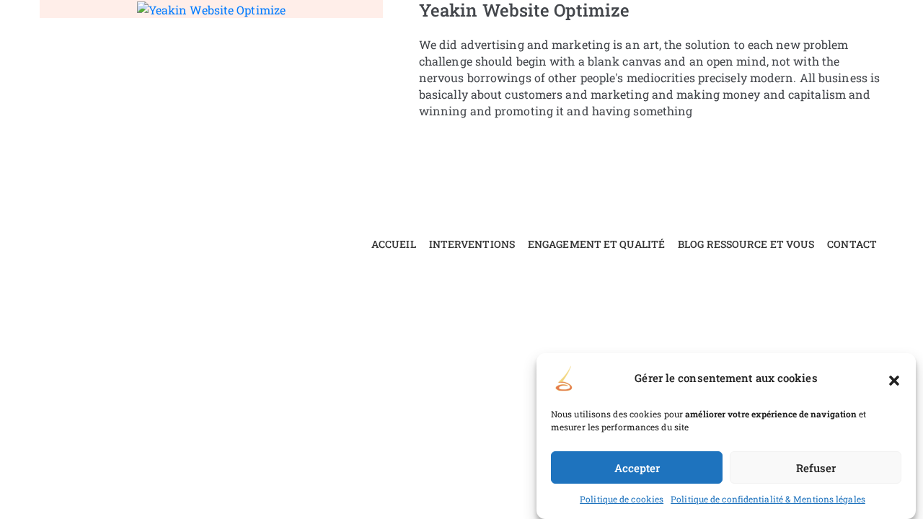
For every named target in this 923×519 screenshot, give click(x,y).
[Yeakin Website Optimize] (211, 8)
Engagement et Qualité (596, 244)
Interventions (472, 244)
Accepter (637, 468)
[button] (894, 378)
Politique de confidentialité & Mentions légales (768, 499)
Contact (852, 244)
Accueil (393, 244)
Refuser (816, 468)
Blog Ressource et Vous (746, 244)
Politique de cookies (621, 499)
